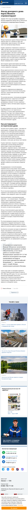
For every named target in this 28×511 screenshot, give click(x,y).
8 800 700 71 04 (19, 3)
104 (9, 480)
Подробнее (20, 505)
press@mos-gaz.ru (11, 458)
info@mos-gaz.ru (11, 462)
